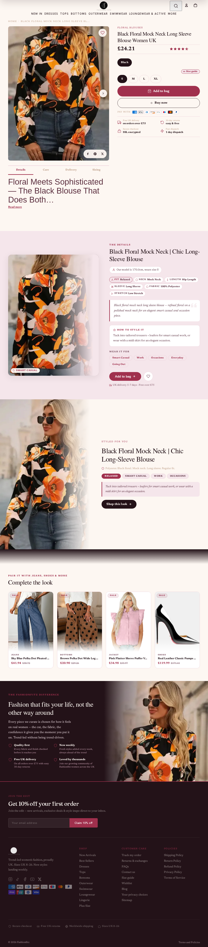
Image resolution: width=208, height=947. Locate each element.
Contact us (128, 872)
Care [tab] (46, 170)
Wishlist (127, 883)
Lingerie (84, 900)
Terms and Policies (189, 942)
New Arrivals (87, 855)
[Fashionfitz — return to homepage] (104, 6)
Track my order (131, 855)
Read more (15, 207)
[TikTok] (18, 879)
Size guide (191, 71)
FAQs (125, 866)
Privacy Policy (173, 872)
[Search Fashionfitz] (176, 6)
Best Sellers (86, 861)
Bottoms (84, 878)
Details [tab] (20, 170)
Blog (124, 889)
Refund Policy (172, 866)
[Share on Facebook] (87, 154)
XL (156, 79)
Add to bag (161, 91)
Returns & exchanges (135, 861)
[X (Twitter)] (40, 879)
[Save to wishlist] (103, 33)
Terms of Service (174, 878)
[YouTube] (32, 879)
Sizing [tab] (96, 170)
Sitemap (127, 900)
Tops (82, 872)
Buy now (161, 102)
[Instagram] (10, 879)
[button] (179, 49)
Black (124, 62)
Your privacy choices (135, 894)
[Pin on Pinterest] (95, 154)
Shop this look (116, 504)
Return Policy (172, 861)
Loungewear (87, 894)
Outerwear (86, 883)
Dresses (84, 866)
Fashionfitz (23, 942)
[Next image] (103, 93)
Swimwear (86, 889)
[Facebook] (25, 879)
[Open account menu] (186, 5)
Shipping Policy (173, 855)
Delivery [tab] (71, 170)
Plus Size (84, 906)
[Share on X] (102, 154)
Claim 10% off (84, 823)
